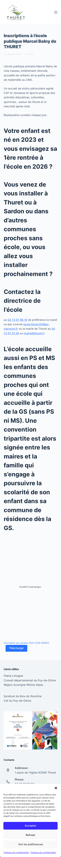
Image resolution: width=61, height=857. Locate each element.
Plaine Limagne (13, 675)
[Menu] (55, 12)
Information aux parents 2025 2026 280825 (26, 643)
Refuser (30, 835)
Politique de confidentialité (16, 852)
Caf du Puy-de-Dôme (17, 700)
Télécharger (16, 648)
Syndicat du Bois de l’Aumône (23, 696)
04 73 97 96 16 (17, 320)
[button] (56, 788)
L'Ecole (29, 54)
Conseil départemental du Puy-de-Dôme (30, 680)
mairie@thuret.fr (34, 333)
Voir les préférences (30, 844)
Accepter (30, 825)
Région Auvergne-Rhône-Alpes (23, 684)
